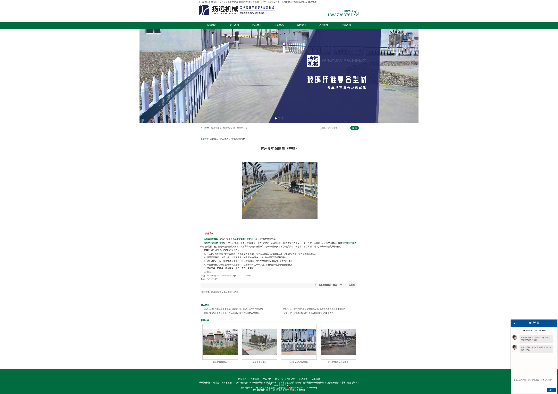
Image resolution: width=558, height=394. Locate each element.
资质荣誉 (323, 25)
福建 (268, 390)
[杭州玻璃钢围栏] (220, 342)
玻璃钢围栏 (216, 128)
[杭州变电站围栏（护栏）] (280, 227)
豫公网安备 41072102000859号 (303, 388)
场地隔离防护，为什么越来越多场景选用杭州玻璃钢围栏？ (314, 309)
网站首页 (211, 25)
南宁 (287, 390)
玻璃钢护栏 (242, 128)
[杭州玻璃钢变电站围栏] (338, 342)
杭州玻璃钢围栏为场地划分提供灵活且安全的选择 (231, 313)
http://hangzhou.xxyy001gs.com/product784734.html (229, 276)
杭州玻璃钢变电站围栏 (338, 362)
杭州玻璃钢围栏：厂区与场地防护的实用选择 (308, 313)
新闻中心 (279, 25)
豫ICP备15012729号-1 (250, 388)
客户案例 (301, 25)
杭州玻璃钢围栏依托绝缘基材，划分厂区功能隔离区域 (233, 309)
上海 (273, 390)
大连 (296, 390)
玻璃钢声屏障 (229, 128)
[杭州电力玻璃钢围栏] (299, 342)
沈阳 (292, 390)
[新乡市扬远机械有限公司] (237, 15)
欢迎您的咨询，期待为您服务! (534, 331)
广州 (282, 390)
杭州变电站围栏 (259, 362)
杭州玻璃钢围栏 (238, 139)
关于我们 (234, 25)
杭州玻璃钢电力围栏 (328, 285)
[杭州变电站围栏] (259, 342)
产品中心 (256, 25)
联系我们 (346, 25)
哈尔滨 (302, 390)
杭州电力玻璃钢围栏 (299, 362)
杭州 (278, 390)
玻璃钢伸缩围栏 (241, 2)
